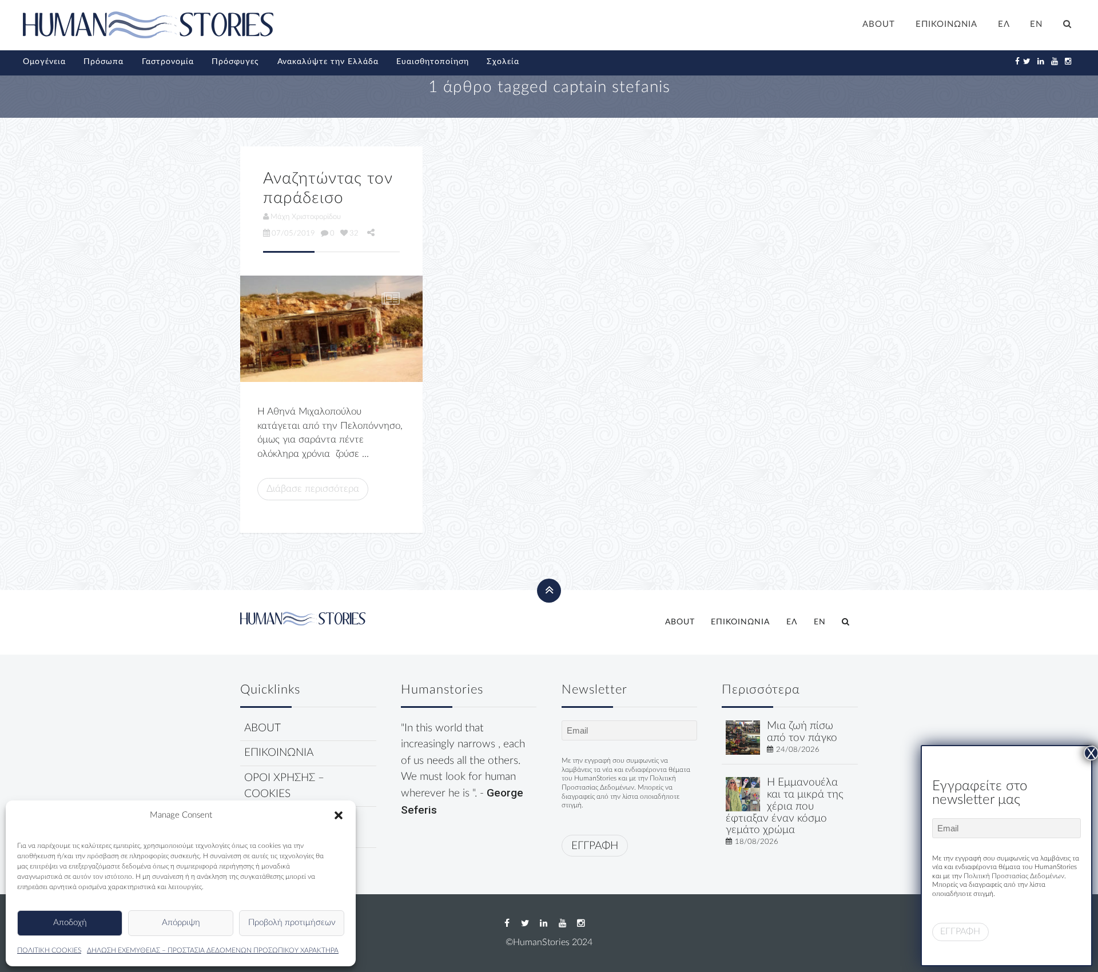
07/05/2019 (293, 233)
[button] (338, 815)
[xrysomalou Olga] (743, 737)
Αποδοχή (70, 922)
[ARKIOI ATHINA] (331, 329)
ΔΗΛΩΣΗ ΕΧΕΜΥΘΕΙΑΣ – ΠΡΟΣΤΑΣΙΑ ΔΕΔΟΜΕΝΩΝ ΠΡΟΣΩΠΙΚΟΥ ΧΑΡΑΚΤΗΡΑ (213, 950)
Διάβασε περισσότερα (312, 488)
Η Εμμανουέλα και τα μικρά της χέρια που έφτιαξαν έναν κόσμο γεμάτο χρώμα (785, 806)
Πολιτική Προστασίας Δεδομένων (1014, 876)
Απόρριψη (181, 922)
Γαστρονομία (168, 62)
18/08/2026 (756, 842)
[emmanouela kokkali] (743, 793)
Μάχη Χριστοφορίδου (305, 217)
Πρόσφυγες (235, 62)
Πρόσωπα (103, 62)
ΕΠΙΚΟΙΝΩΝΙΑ (946, 24)
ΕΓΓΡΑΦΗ (594, 845)
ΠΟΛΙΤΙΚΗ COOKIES (49, 950)
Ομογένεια (44, 62)
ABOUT (878, 24)
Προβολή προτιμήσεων (292, 922)
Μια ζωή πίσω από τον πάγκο (802, 731)
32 (354, 233)
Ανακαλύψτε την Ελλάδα (328, 62)
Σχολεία (503, 62)
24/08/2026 (797, 750)
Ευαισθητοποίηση (432, 62)
